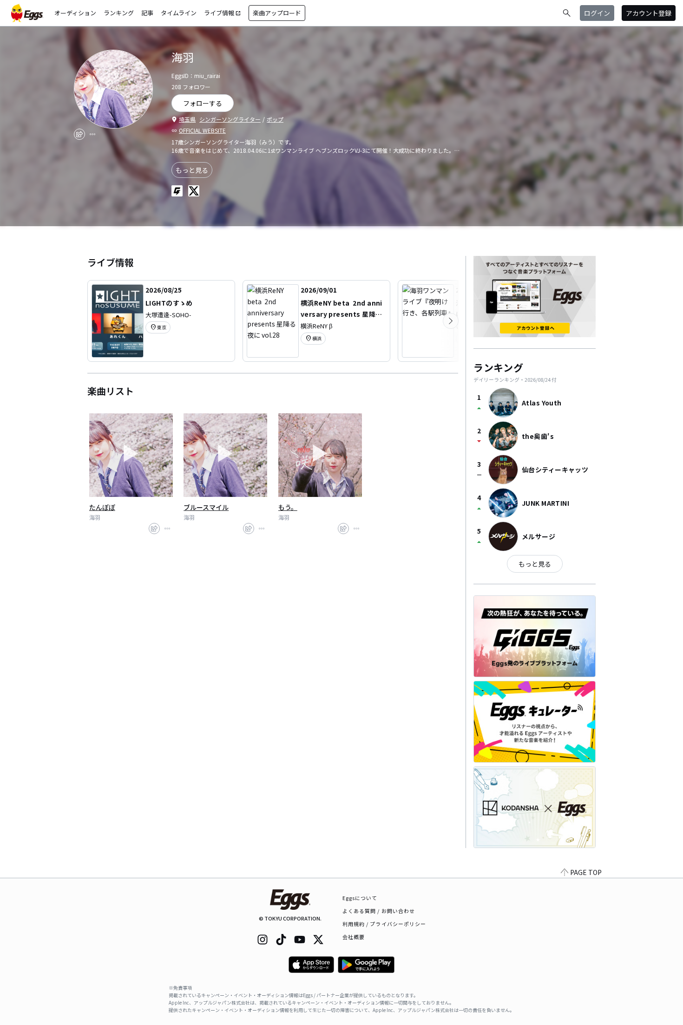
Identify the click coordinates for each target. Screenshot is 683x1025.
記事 (147, 12)
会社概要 (353, 936)
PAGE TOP (586, 872)
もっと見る (192, 170)
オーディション (75, 12)
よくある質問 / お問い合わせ (378, 910)
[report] (92, 134)
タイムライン (179, 12)
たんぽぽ (102, 507)
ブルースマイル (206, 507)
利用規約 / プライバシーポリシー (384, 923)
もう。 (287, 507)
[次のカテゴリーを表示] (451, 321)
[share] (79, 134)
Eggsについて (360, 897)
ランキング (119, 12)
